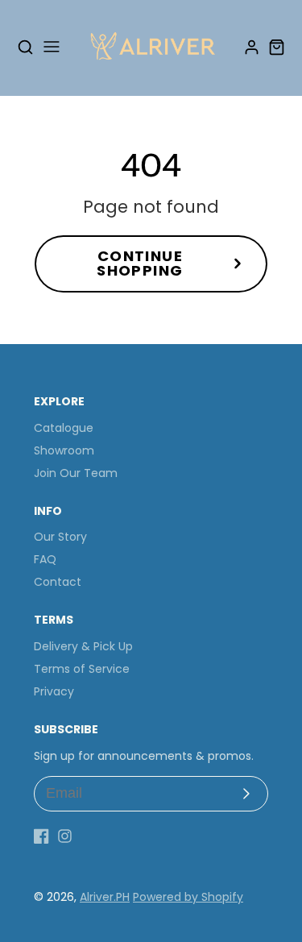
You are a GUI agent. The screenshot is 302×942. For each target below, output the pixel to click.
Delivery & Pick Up (83, 646)
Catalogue (63, 428)
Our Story (60, 537)
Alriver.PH (105, 897)
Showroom (64, 450)
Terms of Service (82, 669)
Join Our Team (76, 473)
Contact (57, 582)
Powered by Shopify (188, 897)
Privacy (54, 691)
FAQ (45, 559)
